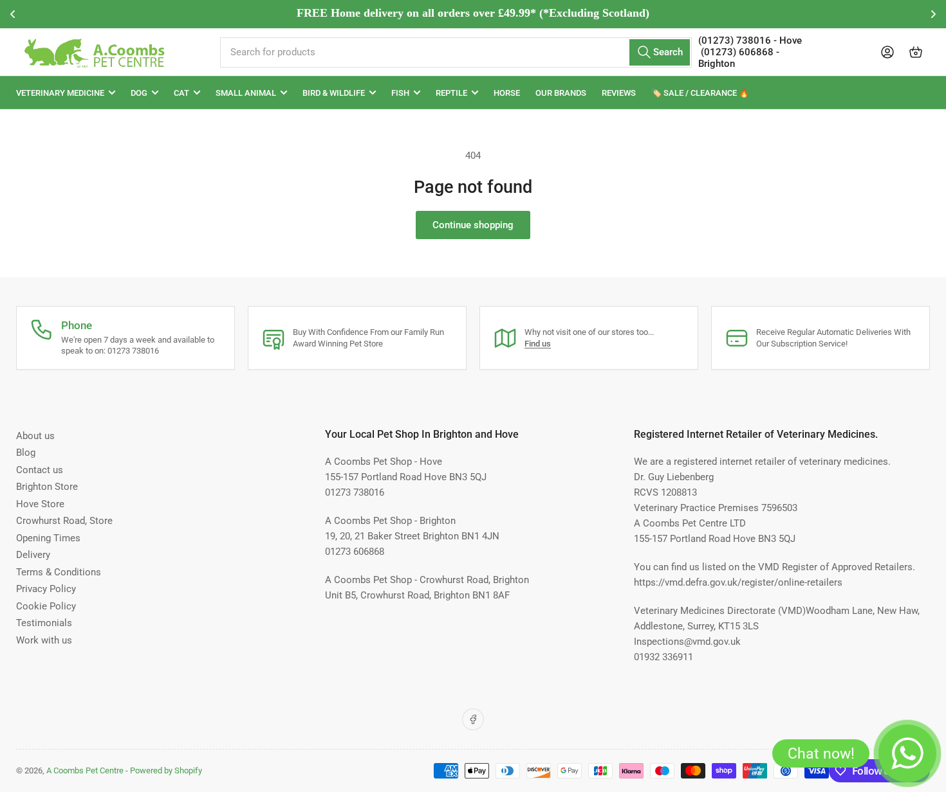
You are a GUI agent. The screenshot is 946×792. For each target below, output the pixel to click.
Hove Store (40, 504)
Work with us (44, 640)
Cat (181, 93)
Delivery (33, 555)
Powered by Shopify (166, 770)
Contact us (39, 470)
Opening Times (48, 538)
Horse (507, 93)
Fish (400, 93)
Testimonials (44, 623)
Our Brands (560, 93)
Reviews (619, 93)
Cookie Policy (46, 606)
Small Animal (246, 93)
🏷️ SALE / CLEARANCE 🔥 (700, 93)
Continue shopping (473, 225)
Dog (139, 93)
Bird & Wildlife (333, 93)
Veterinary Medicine (60, 93)
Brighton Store (47, 486)
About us (35, 436)
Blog (25, 452)
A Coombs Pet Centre (85, 770)
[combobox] (455, 52)
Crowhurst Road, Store (64, 520)
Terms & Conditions (58, 572)
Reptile (451, 93)
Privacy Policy (46, 589)
